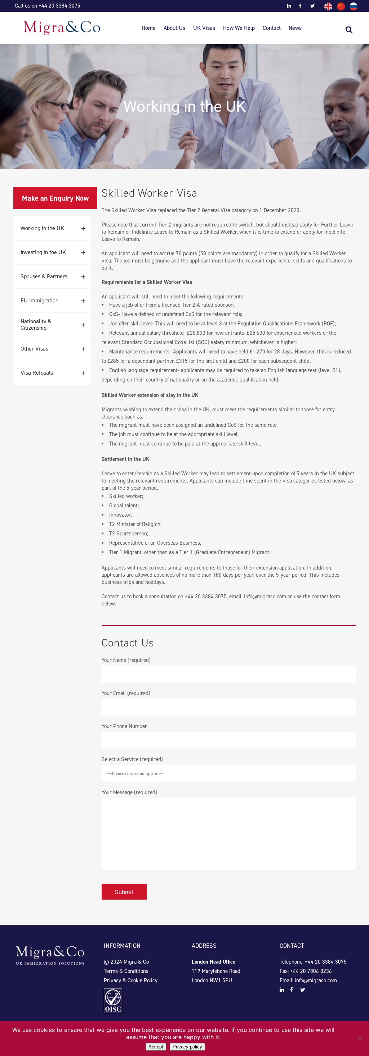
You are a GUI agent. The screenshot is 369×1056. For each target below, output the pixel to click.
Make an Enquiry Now (55, 198)
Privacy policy (187, 1047)
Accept (155, 1047)
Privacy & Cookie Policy (130, 980)
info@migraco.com (265, 596)
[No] (360, 1038)
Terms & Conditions (126, 971)
